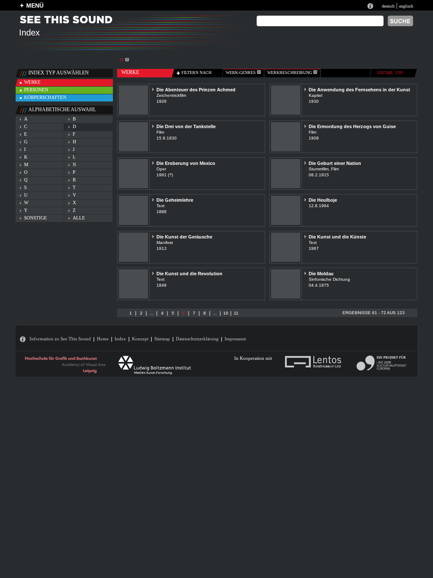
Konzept (140, 338)
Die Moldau (321, 273)
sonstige (35, 217)
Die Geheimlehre (174, 200)
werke (32, 82)
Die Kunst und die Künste (337, 236)
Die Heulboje (323, 200)
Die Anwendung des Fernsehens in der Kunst (359, 89)
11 (236, 313)
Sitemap (162, 338)
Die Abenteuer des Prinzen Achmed (196, 89)
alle (79, 217)
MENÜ (35, 5)
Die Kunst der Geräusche (184, 236)
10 (225, 313)
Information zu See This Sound (60, 338)
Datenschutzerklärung (197, 338)
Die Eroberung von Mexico (185, 163)
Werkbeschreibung (290, 72)
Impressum (235, 338)
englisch (406, 6)
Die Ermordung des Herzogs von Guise (352, 126)
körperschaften (45, 97)
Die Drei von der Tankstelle (186, 126)
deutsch (388, 6)
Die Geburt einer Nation (335, 163)
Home (103, 338)
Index (120, 338)
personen (36, 89)
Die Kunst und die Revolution (189, 273)
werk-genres (241, 72)
